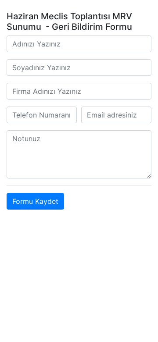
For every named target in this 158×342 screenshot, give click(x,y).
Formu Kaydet (35, 201)
